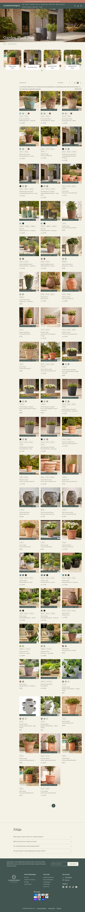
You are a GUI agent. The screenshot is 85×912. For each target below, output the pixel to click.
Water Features (60, 4)
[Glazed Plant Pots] (73, 60)
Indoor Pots (52, 4)
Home (4, 43)
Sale (23, 4)
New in (27, 4)
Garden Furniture (35, 4)
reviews (50, 1)
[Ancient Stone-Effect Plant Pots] (52, 60)
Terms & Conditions (41, 908)
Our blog (26, 882)
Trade (40, 7)
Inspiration (35, 7)
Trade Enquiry (47, 882)
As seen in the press (29, 879)
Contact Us (46, 886)
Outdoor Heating (26, 7)
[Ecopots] (32, 60)
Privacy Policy (51, 908)
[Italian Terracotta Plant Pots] (12, 60)
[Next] (80, 60)
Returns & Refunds (48, 879)
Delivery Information (48, 877)
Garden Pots (44, 4)
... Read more (77, 89)
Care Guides (46, 884)
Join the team (28, 884)
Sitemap (59, 908)
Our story (26, 877)
